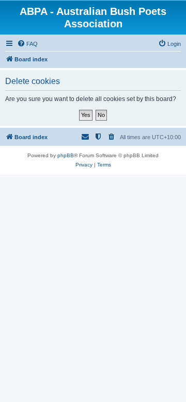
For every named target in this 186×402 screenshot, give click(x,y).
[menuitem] (27, 44)
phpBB (65, 155)
